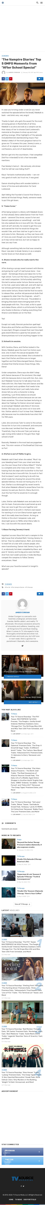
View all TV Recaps (21, 904)
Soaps (19, 840)
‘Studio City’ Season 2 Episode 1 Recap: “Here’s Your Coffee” (30, 892)
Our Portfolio (29, 1200)
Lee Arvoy (17, 734)
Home (11, 1200)
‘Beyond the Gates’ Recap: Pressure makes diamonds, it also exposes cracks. (29, 844)
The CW (8, 587)
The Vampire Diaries (18, 587)
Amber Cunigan (14, 72)
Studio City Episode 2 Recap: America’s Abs (29, 860)
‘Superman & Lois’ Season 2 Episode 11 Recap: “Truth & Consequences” (29, 876)
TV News (14, 714)
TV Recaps (5, 55)
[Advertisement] (22, 29)
